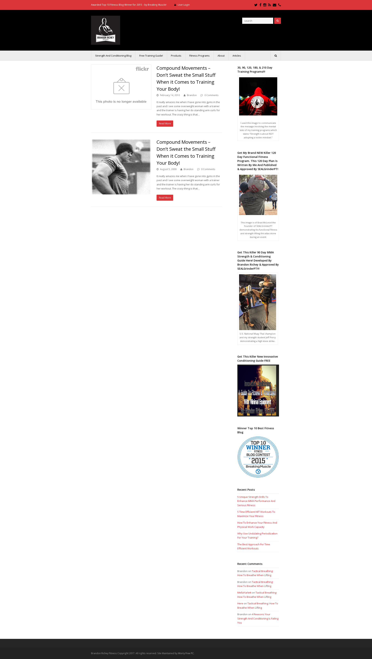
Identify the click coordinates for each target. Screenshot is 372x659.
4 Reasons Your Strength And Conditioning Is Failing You (257, 618)
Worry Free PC (186, 653)
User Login (183, 4)
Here (240, 603)
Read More (165, 123)
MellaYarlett (244, 592)
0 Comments (211, 95)
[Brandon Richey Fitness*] (105, 30)
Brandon (192, 95)
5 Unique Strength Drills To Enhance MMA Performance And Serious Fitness (256, 501)
